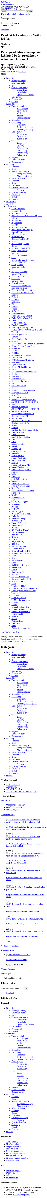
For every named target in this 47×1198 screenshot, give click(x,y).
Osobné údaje (12, 1177)
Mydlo (19, 113)
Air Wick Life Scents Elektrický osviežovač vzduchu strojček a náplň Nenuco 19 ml (25, 862)
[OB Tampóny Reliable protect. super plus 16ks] (26, 906)
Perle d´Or (15, 509)
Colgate (14, 269)
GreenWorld (16, 358)
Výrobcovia (11, 206)
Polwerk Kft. (16, 521)
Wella (13, 625)
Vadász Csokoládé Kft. (20, 612)
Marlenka (15, 453)
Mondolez (15, 481)
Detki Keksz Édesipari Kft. (22, 292)
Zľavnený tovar (7, 950)
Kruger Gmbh (17, 425)
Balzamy (20, 146)
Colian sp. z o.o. (18, 276)
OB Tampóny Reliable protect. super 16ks (21, 924)
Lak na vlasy (22, 150)
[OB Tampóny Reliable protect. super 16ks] (24, 919)
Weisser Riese (17, 621)
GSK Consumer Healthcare (22, 360)
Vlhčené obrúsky (24, 118)
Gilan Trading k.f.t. (19, 339)
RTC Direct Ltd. (18, 544)
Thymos (14, 593)
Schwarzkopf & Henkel (21, 553)
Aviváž (14, 85)
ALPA (14, 218)
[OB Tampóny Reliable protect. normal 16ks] (25, 931)
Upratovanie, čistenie (25, 94)
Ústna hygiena (17, 132)
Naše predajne (12, 809)
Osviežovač (16, 97)
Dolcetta (14, 295)
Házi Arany (16, 376)
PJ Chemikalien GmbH (21, 514)
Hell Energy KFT (18, 386)
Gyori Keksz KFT (19, 365)
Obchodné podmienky (15, 805)
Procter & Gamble (19, 523)
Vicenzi (14, 616)
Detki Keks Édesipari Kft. (22, 290)
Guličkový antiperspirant (27, 129)
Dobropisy (10, 1173)
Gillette (14, 341)
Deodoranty (16, 122)
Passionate (15, 504)
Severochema (17, 560)
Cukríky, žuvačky (18, 192)
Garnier (14, 337)
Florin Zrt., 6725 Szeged (21, 316)
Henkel (14, 388)
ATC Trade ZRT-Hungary (22, 230)
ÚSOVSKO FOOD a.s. (21, 609)
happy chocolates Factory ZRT (24, 372)
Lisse (13, 441)
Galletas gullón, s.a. (19, 334)
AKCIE (9, 204)
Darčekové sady (18, 160)
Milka (13, 474)
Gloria (14, 351)
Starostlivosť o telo (19, 120)
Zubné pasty (22, 134)
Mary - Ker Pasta (18, 458)
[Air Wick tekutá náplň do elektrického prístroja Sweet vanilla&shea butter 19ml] (26, 822)
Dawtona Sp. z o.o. (19, 288)
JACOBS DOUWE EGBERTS (24, 402)
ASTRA (15, 225)
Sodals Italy (16, 567)
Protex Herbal (17, 525)
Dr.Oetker (15, 297)
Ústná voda (21, 136)
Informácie (5, 800)
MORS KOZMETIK (20, 483)
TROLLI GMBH (18, 598)
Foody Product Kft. (19, 325)
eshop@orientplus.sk (21, 1195)
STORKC (15, 574)
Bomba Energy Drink (20, 243)
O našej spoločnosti (14, 807)
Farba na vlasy (23, 148)
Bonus (14, 246)
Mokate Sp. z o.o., (19, 479)
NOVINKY (11, 202)
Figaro (14, 309)
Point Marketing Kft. (20, 518)
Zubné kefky (22, 139)
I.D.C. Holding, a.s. (19, 397)
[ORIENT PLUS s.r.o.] (11, 9)
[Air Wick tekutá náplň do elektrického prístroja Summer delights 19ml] (26, 839)
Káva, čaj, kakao (18, 178)
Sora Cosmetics (17, 572)
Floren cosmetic (18, 313)
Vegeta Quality (17, 614)
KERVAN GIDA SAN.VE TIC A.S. (26, 421)
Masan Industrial (18, 460)
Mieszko (15, 472)
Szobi (13, 584)
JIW (13, 404)
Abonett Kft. (16, 211)
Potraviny (10, 164)
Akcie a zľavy (12, 1142)
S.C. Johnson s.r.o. (19, 546)
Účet (3, 1165)
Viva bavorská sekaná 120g (16, 960)
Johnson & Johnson (19, 407)
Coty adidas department (21, 285)
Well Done (15, 623)
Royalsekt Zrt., (17, 542)
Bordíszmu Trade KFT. (21, 248)
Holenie (20, 115)
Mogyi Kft (15, 476)
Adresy (9, 1175)
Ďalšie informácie (12, 632)
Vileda (14, 619)
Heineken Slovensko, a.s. (21, 381)
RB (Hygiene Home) (20, 530)
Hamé (13, 369)
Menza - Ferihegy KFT (21, 469)
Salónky (14, 197)
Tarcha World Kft (18, 586)
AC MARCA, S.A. (19, 213)
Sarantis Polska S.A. (19, 549)
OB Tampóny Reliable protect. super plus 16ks (23, 911)
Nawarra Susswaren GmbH (22, 490)
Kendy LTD (16, 418)
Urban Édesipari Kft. (20, 607)
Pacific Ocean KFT (19, 502)
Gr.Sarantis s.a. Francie (21, 355)
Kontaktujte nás (7, 4)
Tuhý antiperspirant (25, 127)
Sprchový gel (22, 108)
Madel (14, 446)
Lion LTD (15, 439)
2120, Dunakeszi (18, 209)
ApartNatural (16, 223)
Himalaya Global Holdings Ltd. (24, 390)
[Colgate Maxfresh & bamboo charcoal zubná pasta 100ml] (26, 889)
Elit (12, 304)
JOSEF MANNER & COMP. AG (25, 409)
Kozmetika (10, 104)
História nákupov (13, 1170)
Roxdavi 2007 (17, 539)
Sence (13, 558)
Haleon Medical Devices (21, 367)
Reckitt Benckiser (18, 532)
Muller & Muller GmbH (21, 486)
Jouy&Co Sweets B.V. (20, 411)
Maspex (14, 462)
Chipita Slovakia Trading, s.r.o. (24, 260)
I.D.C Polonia (17, 395)
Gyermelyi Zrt (17, 362)
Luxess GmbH (17, 444)
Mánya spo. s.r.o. (18, 451)
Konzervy (15, 183)
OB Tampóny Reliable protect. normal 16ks (22, 936)
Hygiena (15, 157)
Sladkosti (15, 167)
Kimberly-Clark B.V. (20, 423)
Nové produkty (7, 815)
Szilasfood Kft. (17, 581)
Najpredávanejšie (13, 1146)
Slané (13, 169)
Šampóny (21, 143)
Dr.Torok (15, 299)
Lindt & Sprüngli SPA (20, 437)
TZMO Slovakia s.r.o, (20, 600)
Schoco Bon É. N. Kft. (20, 551)
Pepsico (14, 507)
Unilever (15, 602)
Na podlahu (21, 92)
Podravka (15, 516)
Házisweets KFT (18, 379)
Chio (13, 257)
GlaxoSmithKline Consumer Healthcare (27, 344)
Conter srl (15, 278)
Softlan (14, 570)
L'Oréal (14, 428)
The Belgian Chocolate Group (23, 591)
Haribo (14, 374)
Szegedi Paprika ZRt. (20, 577)
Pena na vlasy (22, 153)
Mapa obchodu (12, 1160)
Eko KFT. (15, 302)
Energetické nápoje (25, 174)
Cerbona (15, 253)
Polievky (20, 190)
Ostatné (14, 101)
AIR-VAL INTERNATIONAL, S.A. (26, 216)
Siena (13, 563)
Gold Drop (15, 353)
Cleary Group (17, 264)
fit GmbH (15, 311)
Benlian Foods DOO (20, 239)
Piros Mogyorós (18, 511)
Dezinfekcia (22, 90)
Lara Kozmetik (17, 432)
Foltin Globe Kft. (18, 323)
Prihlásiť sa (5, 2)
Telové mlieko (22, 111)
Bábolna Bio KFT (19, 234)
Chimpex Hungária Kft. (21, 255)
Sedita (14, 556)
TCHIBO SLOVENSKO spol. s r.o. (26, 588)
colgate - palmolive (19, 271)
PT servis (15, 528)
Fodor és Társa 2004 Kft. (21, 318)
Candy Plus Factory (19, 250)
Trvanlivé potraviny (19, 188)
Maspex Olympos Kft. (20, 465)
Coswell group (17, 283)
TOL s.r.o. (15, 595)
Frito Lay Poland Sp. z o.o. (22, 327)
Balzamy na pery (18, 162)
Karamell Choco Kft (19, 416)
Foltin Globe (16, 320)
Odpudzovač (16, 99)
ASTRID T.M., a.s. (19, 227)
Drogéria (10, 78)
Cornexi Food (17, 281)
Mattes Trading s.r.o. (19, 467)
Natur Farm (16, 488)
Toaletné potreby (18, 106)
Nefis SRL (15, 493)
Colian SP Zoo (17, 274)
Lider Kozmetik (18, 434)
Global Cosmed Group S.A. (23, 346)
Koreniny (15, 181)
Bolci (13, 241)
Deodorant (21, 125)
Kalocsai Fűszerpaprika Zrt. (22, 414)
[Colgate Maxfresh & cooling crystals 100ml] (26, 873)
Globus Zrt (15, 348)
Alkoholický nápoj (24, 176)
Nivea (13, 500)
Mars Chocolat (17, 455)
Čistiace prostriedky (19, 87)
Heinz (13, 383)
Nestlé (14, 495)
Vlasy (13, 141)
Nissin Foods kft (18, 497)
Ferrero (14, 306)
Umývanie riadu (18, 83)
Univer (14, 605)
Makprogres (16, 448)
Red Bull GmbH (18, 535)
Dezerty (14, 199)
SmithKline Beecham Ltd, (22, 565)
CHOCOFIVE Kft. (19, 262)
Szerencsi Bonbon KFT (21, 579)
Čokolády (15, 195)
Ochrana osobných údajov (17, 1158)
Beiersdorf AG (17, 237)
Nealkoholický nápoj (20, 171)
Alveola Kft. (16, 220)
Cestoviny (15, 185)
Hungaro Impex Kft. (19, 393)
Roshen (14, 537)
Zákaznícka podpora (14, 1151)
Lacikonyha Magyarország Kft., (24, 430)
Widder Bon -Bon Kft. (20, 628)
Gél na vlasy (22, 155)
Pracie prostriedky (18, 80)
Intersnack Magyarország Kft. (23, 400)
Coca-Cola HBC (18, 267)
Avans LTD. (16, 232)
